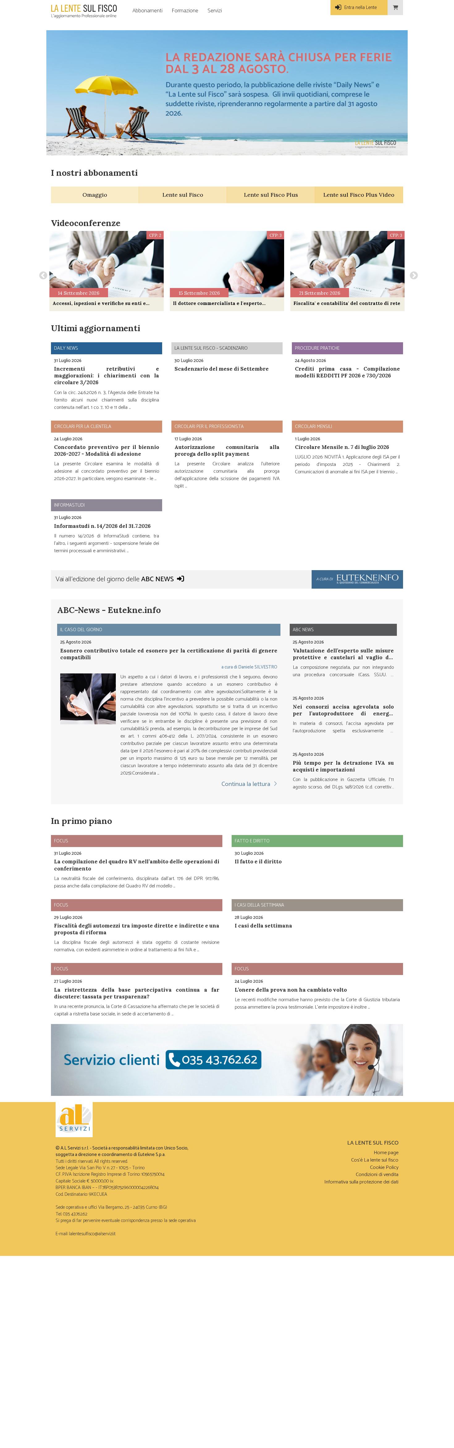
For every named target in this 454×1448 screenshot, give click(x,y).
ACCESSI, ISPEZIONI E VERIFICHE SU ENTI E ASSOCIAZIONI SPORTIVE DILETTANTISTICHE (99, 303)
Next (412, 274)
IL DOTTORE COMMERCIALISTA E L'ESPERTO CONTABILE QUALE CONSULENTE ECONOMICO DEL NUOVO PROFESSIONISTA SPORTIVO (224, 303)
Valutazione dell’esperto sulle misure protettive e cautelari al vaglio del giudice (343, 657)
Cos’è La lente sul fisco (374, 1160)
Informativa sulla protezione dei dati (361, 1182)
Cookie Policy (384, 1167)
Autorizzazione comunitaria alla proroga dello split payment (227, 450)
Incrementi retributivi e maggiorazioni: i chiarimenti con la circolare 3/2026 (106, 375)
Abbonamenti (147, 10)
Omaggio (94, 194)
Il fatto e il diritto (258, 861)
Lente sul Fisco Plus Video (358, 194)
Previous (42, 274)
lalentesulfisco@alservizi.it (92, 1234)
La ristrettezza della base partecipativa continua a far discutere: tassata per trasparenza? (136, 993)
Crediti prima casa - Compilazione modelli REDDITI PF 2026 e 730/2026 (347, 372)
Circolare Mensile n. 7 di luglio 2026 (342, 447)
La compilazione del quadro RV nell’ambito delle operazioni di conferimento (136, 865)
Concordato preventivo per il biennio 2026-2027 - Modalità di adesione (106, 450)
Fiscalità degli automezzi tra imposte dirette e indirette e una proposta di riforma (136, 929)
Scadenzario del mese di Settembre (221, 368)
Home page (386, 1153)
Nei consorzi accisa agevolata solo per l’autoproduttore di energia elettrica (343, 713)
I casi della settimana (263, 925)
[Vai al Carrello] (395, 7)
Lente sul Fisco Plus (271, 194)
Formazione (185, 10)
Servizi (215, 10)
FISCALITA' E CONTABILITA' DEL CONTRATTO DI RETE (346, 303)
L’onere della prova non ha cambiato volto (291, 989)
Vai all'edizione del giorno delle (115, 579)
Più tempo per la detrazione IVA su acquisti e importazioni (343, 766)
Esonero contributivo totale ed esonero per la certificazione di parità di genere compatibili (168, 654)
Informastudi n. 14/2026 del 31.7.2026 (102, 526)
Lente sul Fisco (182, 194)
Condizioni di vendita (377, 1174)
